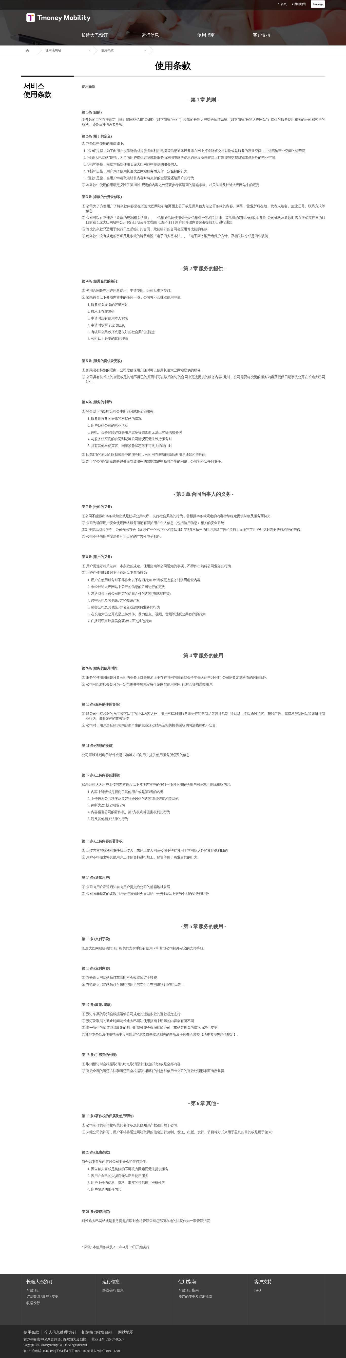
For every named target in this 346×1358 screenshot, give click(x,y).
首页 (284, 4)
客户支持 (263, 1281)
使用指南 (187, 1281)
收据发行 (33, 1303)
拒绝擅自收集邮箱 (97, 1332)
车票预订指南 (188, 1290)
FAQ (257, 1290)
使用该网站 (53, 50)
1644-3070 (48, 1351)
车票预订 (33, 1290)
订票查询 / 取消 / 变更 (42, 1297)
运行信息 (111, 1281)
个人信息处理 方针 (60, 1332)
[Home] (29, 50)
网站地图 (300, 4)
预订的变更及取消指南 (195, 1297)
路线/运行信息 (112, 1290)
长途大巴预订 (39, 1281)
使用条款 (107, 50)
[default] (177, 50)
